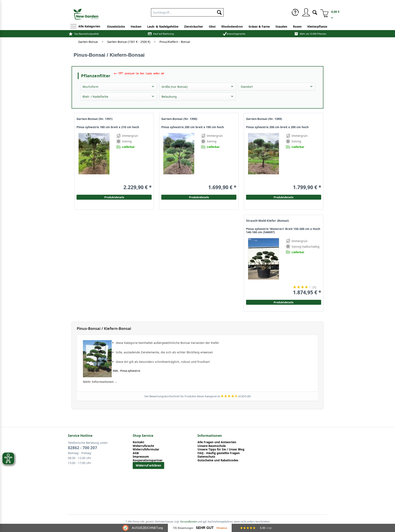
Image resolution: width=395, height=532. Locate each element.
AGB (136, 453)
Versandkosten (188, 521)
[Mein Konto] (306, 12)
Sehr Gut (205, 528)
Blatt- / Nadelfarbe (95, 96)
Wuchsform (90, 87)
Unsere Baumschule (212, 446)
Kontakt (138, 442)
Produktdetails (283, 197)
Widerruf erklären (148, 465)
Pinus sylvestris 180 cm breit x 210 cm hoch (108, 127)
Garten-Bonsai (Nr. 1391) (95, 119)
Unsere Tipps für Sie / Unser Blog (221, 449)
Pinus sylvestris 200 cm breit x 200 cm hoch (277, 127)
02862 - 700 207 (82, 447)
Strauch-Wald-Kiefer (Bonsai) (267, 220)
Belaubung (169, 96)
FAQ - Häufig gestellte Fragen (219, 453)
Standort (247, 87)
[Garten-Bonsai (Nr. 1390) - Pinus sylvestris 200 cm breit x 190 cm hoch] (178, 161)
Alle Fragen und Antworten (217, 442)
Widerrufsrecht (143, 446)
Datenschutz (206, 456)
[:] (296, 173)
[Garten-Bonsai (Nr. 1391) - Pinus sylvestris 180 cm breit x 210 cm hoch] (94, 161)
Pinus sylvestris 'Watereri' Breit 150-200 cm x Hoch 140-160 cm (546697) (283, 230)
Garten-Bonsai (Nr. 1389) (264, 119)
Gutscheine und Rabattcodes (218, 460)
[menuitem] (295, 12)
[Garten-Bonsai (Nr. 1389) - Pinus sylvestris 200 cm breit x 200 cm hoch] (263, 161)
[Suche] (315, 12)
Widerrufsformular (146, 449)
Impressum (141, 456)
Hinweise (221, 528)
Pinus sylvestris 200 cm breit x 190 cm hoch (192, 127)
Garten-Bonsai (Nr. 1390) (179, 119)
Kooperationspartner (148, 460)
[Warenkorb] (323, 12)
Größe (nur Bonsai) (174, 87)
